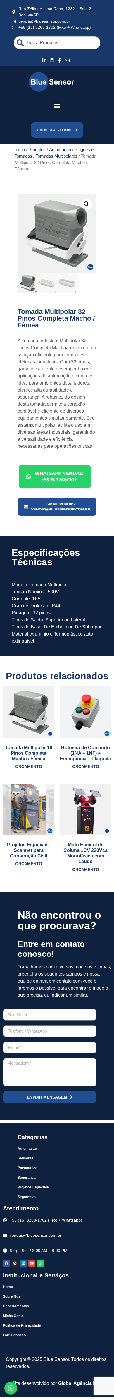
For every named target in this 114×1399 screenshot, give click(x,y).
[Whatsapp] (40, 1263)
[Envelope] (31, 1263)
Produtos (37, 149)
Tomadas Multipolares (56, 156)
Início (20, 149)
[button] (57, 106)
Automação (60, 149)
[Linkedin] (23, 1263)
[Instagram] (14, 1263)
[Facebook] (6, 1263)
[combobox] (57, 42)
